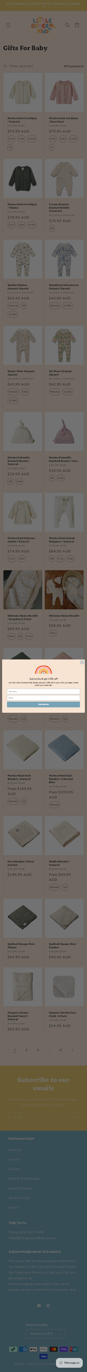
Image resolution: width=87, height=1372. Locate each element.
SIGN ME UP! (43, 704)
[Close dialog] (82, 662)
